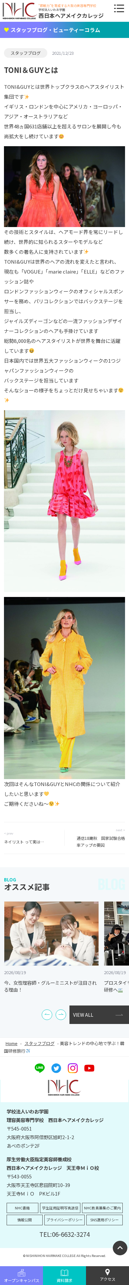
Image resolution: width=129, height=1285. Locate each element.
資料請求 (64, 1280)
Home (12, 1043)
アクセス (107, 1279)
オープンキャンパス (21, 1280)
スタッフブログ (26, 53)
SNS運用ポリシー (104, 1219)
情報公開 (24, 1219)
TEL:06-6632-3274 (64, 1234)
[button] (47, 1014)
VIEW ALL (83, 1014)
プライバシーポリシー (64, 1219)
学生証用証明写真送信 (60, 1207)
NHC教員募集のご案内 (102, 1207)
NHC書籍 (22, 1207)
